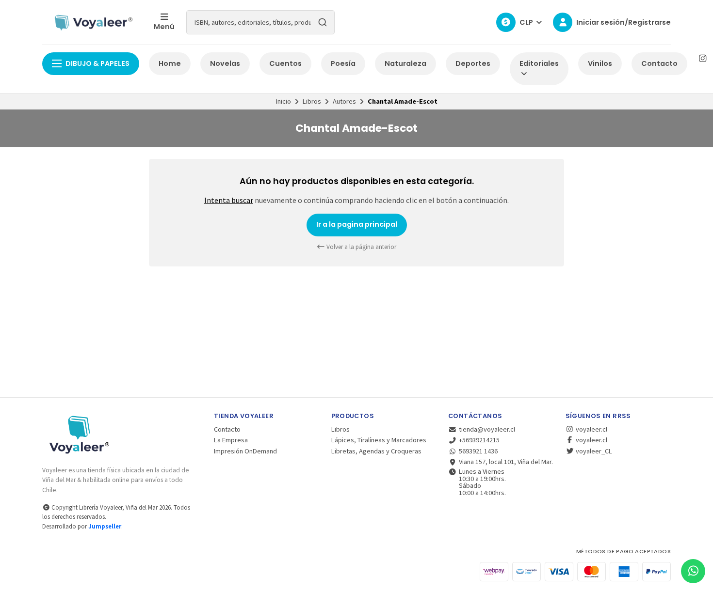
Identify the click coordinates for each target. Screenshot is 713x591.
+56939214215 (479, 439)
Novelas (225, 63)
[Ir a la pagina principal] (92, 22)
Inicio (283, 101)
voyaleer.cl (590, 429)
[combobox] (260, 22)
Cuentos (285, 63)
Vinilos (600, 63)
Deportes (472, 63)
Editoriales (539, 63)
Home (170, 63)
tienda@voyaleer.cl (487, 429)
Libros (312, 101)
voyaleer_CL (593, 451)
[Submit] (322, 22)
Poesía (343, 63)
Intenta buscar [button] (228, 200)
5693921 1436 (478, 451)
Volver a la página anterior (360, 247)
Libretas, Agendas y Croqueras (376, 451)
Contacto (659, 63)
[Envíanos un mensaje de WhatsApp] (693, 571)
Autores (344, 101)
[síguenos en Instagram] (702, 58)
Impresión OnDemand (245, 451)
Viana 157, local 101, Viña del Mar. (506, 461)
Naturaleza (405, 63)
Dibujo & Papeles (97, 63)
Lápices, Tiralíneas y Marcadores (378, 439)
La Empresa (231, 439)
